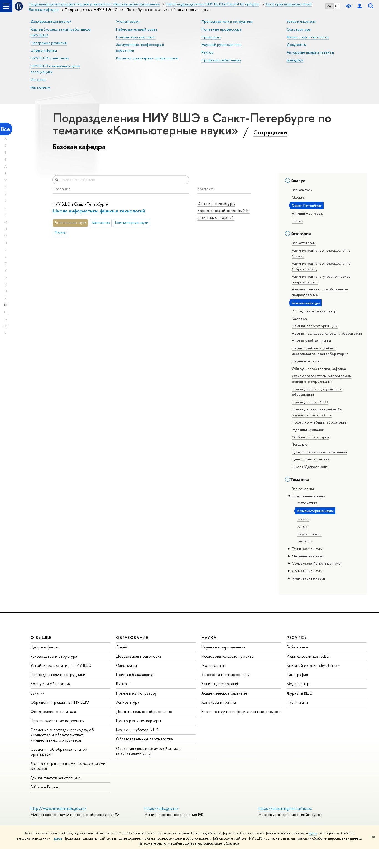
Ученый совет (128, 21)
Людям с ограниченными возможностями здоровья (68, 766)
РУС (329, 6)
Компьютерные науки (315, 510)
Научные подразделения (223, 647)
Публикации (297, 702)
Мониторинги (214, 665)
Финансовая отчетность (308, 36)
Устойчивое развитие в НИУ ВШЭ (61, 665)
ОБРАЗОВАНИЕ (132, 637)
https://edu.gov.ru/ (161, 808)
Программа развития (49, 42)
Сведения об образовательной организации (59, 752)
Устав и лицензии (301, 21)
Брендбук (295, 59)
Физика (303, 518)
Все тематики (303, 488)
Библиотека (297, 647)
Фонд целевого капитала (53, 711)
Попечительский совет (136, 36)
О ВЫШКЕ (41, 637)
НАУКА (209, 637)
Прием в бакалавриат (135, 674)
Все (5, 129)
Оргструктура (299, 29)
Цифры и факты (44, 50)
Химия (302, 526)
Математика (307, 502)
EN (337, 6)
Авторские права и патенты (310, 52)
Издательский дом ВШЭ (308, 656)
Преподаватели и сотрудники (227, 21)
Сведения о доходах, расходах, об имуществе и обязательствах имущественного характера (62, 734)
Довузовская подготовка (138, 656)
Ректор (207, 52)
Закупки (38, 693)
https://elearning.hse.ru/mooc (285, 808)
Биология (305, 541)
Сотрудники (270, 132)
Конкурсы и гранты (218, 702)
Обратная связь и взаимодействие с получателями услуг (148, 751)
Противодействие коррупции (58, 720)
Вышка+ (123, 683)
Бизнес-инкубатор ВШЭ (137, 729)
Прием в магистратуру (136, 693)
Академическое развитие (224, 693)
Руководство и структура (54, 656)
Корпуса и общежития (51, 683)
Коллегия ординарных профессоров (147, 58)
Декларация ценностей (51, 21)
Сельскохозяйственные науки (317, 563)
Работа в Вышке (44, 787)
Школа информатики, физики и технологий (99, 210)
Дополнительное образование (144, 711)
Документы (297, 44)
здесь (313, 833)
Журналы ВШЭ (300, 693)
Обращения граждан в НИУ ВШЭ (60, 702)
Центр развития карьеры (138, 720)
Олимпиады (126, 665)
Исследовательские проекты (227, 656)
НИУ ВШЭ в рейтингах (50, 58)
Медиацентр (298, 683)
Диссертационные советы (225, 674)
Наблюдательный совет (137, 29)
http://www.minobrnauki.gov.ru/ (59, 808)
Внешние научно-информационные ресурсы (240, 711)
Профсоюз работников (221, 59)
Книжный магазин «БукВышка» (313, 665)
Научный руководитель (221, 44)
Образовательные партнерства (144, 739)
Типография (297, 674)
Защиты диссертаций (220, 683)
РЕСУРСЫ (297, 637)
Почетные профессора (221, 29)
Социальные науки (307, 570)
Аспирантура (127, 702)
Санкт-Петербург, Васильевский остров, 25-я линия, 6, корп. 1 (223, 210)
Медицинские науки (308, 556)
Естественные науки (308, 496)
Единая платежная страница (56, 777)
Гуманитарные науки (308, 578)
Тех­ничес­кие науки (307, 548)
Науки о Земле (309, 533)
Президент (211, 36)
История (38, 79)
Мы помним (40, 87)
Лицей (121, 647)
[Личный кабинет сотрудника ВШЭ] (359, 6)
